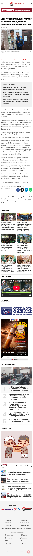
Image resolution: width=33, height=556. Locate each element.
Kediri (17, 183)
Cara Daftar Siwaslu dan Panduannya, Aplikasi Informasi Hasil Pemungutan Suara (19, 488)
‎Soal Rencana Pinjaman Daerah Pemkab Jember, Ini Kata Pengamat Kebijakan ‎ (19, 388)
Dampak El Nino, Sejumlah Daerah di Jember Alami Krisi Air (19, 421)
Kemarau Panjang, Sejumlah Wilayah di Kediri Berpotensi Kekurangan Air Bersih (19, 414)
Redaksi (8, 520)
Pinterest (9, 538)
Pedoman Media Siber (24, 528)
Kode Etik (24, 520)
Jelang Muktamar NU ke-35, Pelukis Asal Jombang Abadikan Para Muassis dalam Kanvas (19, 396)
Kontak (8, 526)
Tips (5, 464)
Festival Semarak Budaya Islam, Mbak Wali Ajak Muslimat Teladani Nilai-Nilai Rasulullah (15, 101)
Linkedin (9, 541)
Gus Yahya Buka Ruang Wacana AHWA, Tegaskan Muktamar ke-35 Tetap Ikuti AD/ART (7, 268)
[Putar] (3, 295)
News (2, 464)
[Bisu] (27, 295)
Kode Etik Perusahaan (8, 528)
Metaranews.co (19, 551)
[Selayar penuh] (30, 295)
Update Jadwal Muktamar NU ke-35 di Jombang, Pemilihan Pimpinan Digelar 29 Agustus (8, 226)
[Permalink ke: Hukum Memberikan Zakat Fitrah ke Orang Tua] (16, 447)
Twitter (25, 535)
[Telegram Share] (26, 190)
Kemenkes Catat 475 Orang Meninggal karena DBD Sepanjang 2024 (8, 199)
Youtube (25, 541)
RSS (25, 543)
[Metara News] (16, 4)
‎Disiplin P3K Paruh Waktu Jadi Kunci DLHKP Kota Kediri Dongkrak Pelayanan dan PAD (8, 247)
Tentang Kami (24, 523)
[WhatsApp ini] (30, 190)
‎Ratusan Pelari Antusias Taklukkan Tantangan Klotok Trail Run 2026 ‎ (14, 88)
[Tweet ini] (22, 190)
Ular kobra (24, 183)
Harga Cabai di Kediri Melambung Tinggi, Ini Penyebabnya (25, 198)
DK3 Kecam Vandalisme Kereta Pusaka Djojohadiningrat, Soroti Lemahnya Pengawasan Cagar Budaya (17, 406)
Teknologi (10, 471)
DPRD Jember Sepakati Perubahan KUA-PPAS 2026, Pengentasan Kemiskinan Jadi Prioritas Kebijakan (24, 227)
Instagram (25, 538)
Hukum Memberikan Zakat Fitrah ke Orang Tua (16, 466)
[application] (16, 288)
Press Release (8, 523)
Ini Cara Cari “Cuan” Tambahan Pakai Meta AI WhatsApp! (19, 473)
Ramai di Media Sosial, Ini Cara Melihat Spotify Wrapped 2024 (18, 480)
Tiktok (9, 543)
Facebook (10, 535)
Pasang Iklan (24, 526)
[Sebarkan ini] (18, 190)
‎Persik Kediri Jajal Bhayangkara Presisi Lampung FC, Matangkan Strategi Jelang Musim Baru (16, 94)
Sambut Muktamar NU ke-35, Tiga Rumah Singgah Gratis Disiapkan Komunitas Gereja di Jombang (24, 248)
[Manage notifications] (28, 551)
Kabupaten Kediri (7, 183)
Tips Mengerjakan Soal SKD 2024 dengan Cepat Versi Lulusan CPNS (19, 496)
